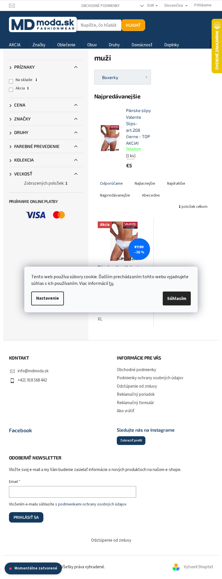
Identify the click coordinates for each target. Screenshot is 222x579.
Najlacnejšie (145, 183)
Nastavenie (47, 298)
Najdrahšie (176, 183)
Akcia (22, 88)
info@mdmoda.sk (33, 371)
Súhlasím (176, 298)
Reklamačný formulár (135, 403)
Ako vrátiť (125, 411)
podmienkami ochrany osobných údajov (92, 504)
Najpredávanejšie (115, 195)
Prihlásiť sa (26, 517)
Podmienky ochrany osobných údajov (150, 378)
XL (100, 319)
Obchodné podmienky (100, 5)
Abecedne (151, 195)
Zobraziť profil (131, 440)
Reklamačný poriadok (136, 394)
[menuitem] (14, 45)
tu (111, 283)
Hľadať (133, 25)
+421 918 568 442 (32, 380)
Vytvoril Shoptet (198, 567)
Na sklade (26, 80)
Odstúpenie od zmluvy (137, 386)
